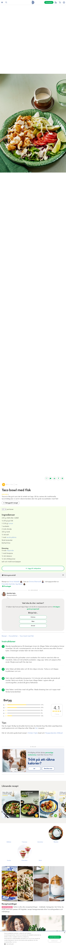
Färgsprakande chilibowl (54, 733)
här (36, 728)
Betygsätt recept (11, 503)
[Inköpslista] (60, 2)
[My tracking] (55, 2)
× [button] (64, 932)
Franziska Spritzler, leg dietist (12, 584)
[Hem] (33, 2)
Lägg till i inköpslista (34, 568)
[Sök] (6, 2)
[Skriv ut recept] (54, 478)
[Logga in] (64, 2)
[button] (23, 944)
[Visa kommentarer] (50, 478)
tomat (11, 523)
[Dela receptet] (58, 478)
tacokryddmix (11, 537)
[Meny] (2, 2)
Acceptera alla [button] (54, 937)
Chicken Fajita (33, 733)
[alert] (33, 939)
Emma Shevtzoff (35, 582)
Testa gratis (49, 2)
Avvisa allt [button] (54, 941)
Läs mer (15, 942)
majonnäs (10, 550)
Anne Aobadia (14, 582)
